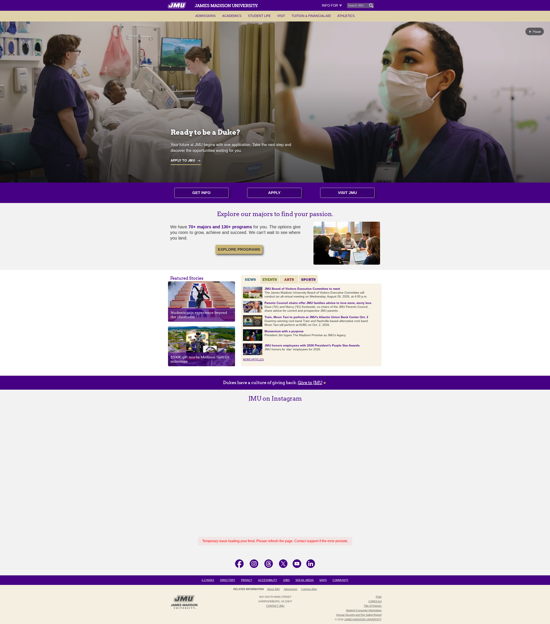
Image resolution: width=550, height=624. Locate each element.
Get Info (201, 193)
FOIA (379, 596)
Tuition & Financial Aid (311, 16)
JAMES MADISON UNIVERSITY (363, 619)
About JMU (273, 589)
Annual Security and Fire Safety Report (359, 614)
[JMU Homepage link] (184, 608)
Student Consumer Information (364, 610)
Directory (227, 580)
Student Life (259, 16)
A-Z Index (208, 580)
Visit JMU (347, 193)
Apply (274, 193)
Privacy (246, 580)
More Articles (253, 359)
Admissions (205, 16)
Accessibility (267, 580)
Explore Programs (239, 249)
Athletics (346, 16)
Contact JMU (275, 605)
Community (340, 580)
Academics (231, 16)
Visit (281, 16)
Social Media (304, 580)
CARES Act (375, 601)
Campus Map (309, 589)
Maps (323, 580)
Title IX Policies (373, 605)
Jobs (286, 580)
